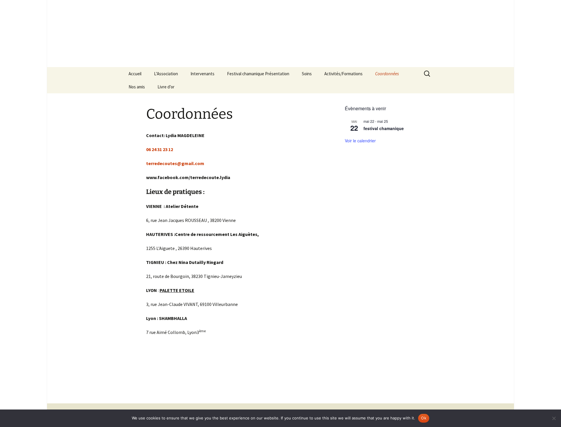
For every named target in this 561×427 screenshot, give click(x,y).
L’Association (166, 73)
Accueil (135, 73)
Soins (307, 73)
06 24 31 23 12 (159, 149)
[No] (554, 418)
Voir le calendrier (360, 141)
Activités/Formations (343, 73)
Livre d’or (165, 87)
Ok (423, 418)
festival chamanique (383, 128)
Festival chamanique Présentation (258, 73)
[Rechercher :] (427, 74)
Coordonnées (387, 73)
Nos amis (137, 87)
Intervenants (202, 73)
